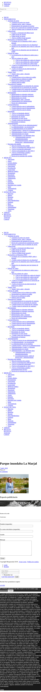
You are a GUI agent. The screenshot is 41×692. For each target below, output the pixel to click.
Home (2, 439)
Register (6, 567)
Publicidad (7, 4)
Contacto (6, 6)
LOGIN (2, 585)
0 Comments (4, 471)
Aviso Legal (23, 562)
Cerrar (2, 689)
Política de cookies (33, 562)
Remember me (8, 575)
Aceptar (10, 590)
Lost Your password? (8, 577)
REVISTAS (7, 2)
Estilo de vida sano (4, 440)
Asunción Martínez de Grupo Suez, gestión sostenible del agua (4, 447)
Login (5, 565)
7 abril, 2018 (4, 468)
